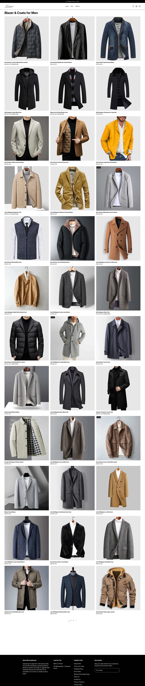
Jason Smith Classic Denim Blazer (105, 62)
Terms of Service (79, 682)
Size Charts (77, 671)
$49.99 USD (99, 164)
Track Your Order (79, 666)
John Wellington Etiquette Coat (13, 212)
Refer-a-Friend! (58, 663)
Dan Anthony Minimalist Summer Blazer (106, 212)
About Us (76, 677)
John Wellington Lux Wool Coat (104, 512)
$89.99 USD (8, 563)
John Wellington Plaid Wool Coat (104, 561)
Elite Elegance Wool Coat (103, 312)
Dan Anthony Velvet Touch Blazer (59, 561)
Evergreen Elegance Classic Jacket (14, 462)
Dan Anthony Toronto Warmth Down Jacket (16, 62)
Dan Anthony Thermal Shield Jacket (60, 262)
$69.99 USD (53, 214)
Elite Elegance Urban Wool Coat (13, 112)
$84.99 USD (99, 214)
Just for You (57, 660)
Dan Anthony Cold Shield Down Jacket (15, 362)
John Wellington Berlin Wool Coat (59, 412)
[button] (133, 6)
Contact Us (77, 679)
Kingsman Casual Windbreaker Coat (14, 611)
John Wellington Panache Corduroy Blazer (61, 212)
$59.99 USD (8, 513)
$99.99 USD (99, 264)
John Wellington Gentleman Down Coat (60, 512)
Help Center (77, 663)
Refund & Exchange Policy (82, 674)
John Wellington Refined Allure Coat (60, 611)
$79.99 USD (99, 64)
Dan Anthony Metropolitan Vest (13, 262)
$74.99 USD (53, 313)
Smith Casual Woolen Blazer (12, 412)
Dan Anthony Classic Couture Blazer (14, 162)
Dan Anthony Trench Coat (103, 362)
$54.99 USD (53, 264)
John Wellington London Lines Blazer (60, 312)
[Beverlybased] (9, 6)
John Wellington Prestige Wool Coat (60, 362)
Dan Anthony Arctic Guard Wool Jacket (106, 462)
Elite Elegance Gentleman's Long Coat (106, 112)
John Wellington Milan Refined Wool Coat (16, 312)
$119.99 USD (53, 164)
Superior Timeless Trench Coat (104, 412)
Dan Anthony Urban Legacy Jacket (105, 611)
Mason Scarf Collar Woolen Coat (59, 112)
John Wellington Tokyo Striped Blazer (15, 561)
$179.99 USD (99, 463)
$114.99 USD (99, 114)
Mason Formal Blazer (10, 512)
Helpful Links (78, 660)
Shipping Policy (78, 669)
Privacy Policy (78, 684)
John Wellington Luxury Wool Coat (59, 462)
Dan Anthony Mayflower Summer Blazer (61, 62)
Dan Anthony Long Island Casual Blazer (106, 162)
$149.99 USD (8, 313)
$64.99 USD (53, 64)
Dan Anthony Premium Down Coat (59, 162)
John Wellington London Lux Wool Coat (106, 262)
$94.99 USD (8, 613)
